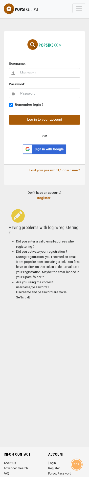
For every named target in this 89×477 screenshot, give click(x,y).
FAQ (6, 473)
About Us (10, 463)
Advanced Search (16, 468)
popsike (26, 9)
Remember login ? (29, 104)
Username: (17, 63)
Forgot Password (59, 473)
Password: (17, 84)
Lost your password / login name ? (54, 170)
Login (52, 463)
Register (54, 468)
